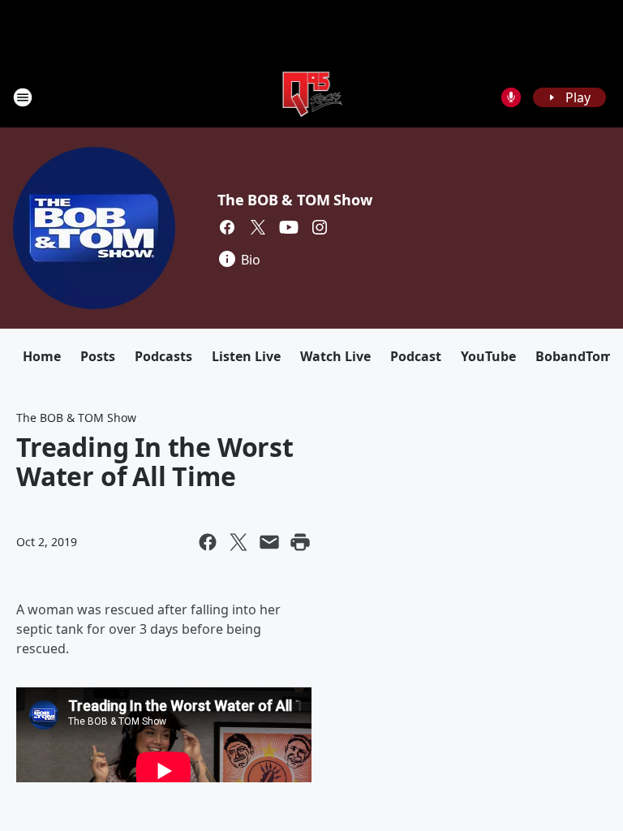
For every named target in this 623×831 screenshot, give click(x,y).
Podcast (415, 356)
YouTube (488, 356)
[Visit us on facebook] (227, 227)
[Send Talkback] (511, 97)
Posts (97, 356)
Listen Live (246, 356)
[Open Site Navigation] (22, 97)
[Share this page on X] (238, 542)
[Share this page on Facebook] (207, 542)
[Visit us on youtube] (289, 227)
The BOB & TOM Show (294, 199)
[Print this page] (300, 542)
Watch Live (335, 356)
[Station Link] (312, 97)
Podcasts (163, 356)
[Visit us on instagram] (319, 227)
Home (42, 356)
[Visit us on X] (258, 227)
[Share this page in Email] (269, 542)
